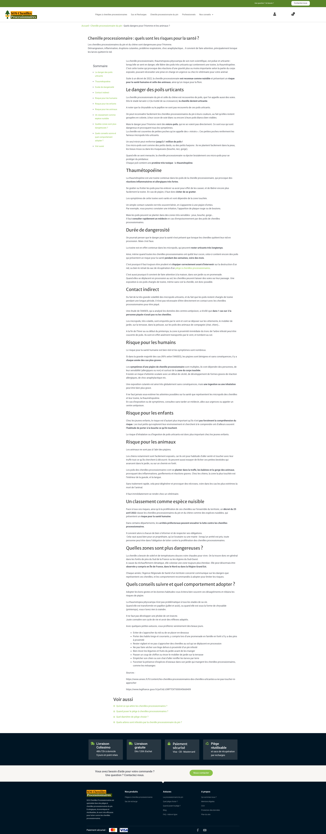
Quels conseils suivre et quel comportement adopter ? (105, 137)
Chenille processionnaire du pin (164, 14)
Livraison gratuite (141, 745)
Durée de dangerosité (104, 87)
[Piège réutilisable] (207, 743)
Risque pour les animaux (106, 109)
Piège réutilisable (218, 745)
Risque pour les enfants (105, 104)
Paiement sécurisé (180, 746)
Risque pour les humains (106, 98)
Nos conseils (205, 14)
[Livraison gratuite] (130, 743)
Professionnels (188, 14)
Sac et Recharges (138, 14)
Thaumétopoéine (102, 81)
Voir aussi (99, 146)
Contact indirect (102, 92)
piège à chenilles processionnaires (192, 268)
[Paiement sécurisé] (169, 743)
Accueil (85, 25)
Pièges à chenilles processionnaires (111, 14)
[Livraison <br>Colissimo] (92, 743)
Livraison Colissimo (103, 745)
